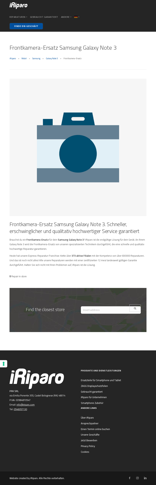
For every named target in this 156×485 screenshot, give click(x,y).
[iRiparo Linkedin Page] (145, 478)
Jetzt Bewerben (89, 440)
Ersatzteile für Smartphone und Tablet (101, 380)
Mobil (24, 58)
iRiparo (13, 58)
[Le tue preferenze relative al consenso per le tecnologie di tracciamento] (3, 363)
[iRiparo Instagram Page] (137, 478)
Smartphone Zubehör (92, 403)
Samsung (36, 58)
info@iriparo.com (26, 404)
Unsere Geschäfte (90, 434)
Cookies (85, 451)
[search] (135, 308)
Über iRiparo (87, 417)
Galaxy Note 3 (52, 58)
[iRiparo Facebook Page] (129, 478)
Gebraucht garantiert (44, 16)
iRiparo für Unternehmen (94, 397)
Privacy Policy (88, 446)
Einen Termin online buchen (95, 429)
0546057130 (20, 409)
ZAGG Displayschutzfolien (94, 386)
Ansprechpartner (89, 423)
